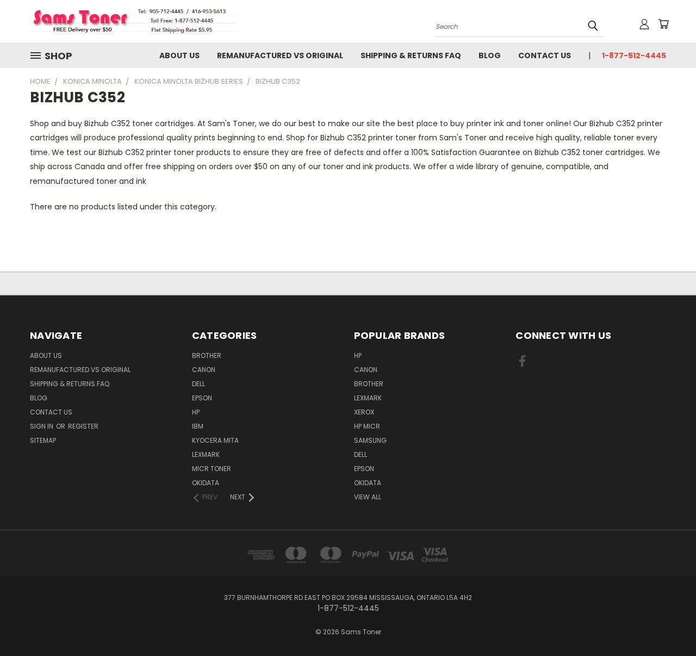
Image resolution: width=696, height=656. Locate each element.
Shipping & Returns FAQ (411, 55)
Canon (203, 369)
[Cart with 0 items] (663, 23)
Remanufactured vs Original (280, 55)
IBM (197, 426)
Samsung (370, 440)
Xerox (364, 412)
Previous (667, 622)
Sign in (42, 426)
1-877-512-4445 (634, 55)
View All (367, 497)
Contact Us (544, 55)
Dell (198, 383)
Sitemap (43, 440)
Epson (202, 398)
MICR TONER (211, 468)
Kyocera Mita (215, 440)
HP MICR (367, 426)
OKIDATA (205, 482)
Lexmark (206, 454)
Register (83, 426)
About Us (179, 55)
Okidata (367, 482)
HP (196, 412)
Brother (206, 355)
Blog (489, 55)
